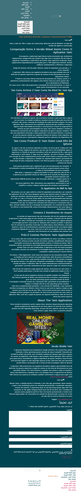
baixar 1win (68, 399)
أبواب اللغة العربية (24, 26)
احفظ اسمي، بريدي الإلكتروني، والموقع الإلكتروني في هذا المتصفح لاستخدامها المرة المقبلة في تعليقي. (43, 452)
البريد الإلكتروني (66, 437)
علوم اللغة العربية (24, 24)
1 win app (60, 399)
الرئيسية (27, 21)
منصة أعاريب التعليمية (26, 29)
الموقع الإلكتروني (66, 443)
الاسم (69, 430)
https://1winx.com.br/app (59, 376)
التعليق (69, 410)
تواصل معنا (24, 17)
